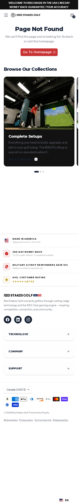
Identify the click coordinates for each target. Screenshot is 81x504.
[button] (6, 15)
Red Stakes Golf (20, 412)
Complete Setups (25, 136)
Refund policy (11, 420)
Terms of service (42, 420)
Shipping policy (60, 420)
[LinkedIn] (18, 319)
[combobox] (64, 500)
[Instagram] (28, 319)
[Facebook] (7, 319)
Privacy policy (26, 420)
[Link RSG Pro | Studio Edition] (39, 4)
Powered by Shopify (39, 412)
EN (67, 500)
